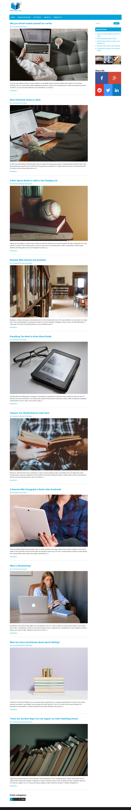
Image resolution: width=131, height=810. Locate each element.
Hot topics (37, 17)
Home (12, 17)
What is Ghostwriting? (20, 566)
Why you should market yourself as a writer (31, 23)
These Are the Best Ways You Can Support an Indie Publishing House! (44, 718)
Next (23, 799)
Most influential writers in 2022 (25, 100)
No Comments (14, 27)
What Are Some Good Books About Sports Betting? (35, 642)
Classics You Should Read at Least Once (29, 413)
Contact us (57, 17)
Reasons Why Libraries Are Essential (28, 260)
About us (47, 17)
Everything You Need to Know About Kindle (30, 336)
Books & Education (24, 17)
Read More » (14, 91)
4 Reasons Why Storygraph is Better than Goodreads (35, 489)
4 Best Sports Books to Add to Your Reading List (33, 180)
